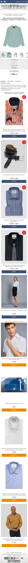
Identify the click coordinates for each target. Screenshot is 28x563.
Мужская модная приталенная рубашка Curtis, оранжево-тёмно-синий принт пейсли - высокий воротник (14, 131)
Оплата (24, 554)
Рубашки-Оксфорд (17, 15)
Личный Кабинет (17, 555)
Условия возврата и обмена (8, 554)
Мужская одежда (7, 14)
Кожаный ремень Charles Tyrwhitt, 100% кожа (14, 174)
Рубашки (15, 14)
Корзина (18, 1)
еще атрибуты (14, 67)
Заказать (14, 364)
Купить (14, 136)
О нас (7, 552)
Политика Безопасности (16, 552)
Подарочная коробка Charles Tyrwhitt (14, 403)
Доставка (19, 554)
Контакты (9, 555)
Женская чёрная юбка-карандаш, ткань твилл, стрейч (14, 310)
